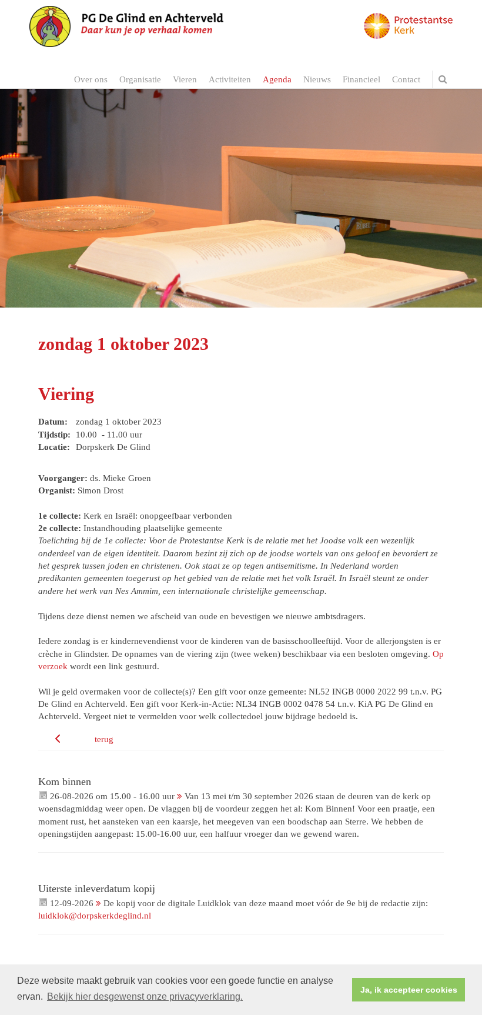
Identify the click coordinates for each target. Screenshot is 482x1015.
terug (104, 739)
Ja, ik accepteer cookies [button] (408, 989)
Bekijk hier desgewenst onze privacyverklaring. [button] (145, 996)
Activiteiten (230, 79)
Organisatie (140, 79)
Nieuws (317, 79)
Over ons (91, 79)
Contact (406, 79)
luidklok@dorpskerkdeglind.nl (94, 915)
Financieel (361, 79)
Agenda (277, 79)
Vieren (185, 79)
